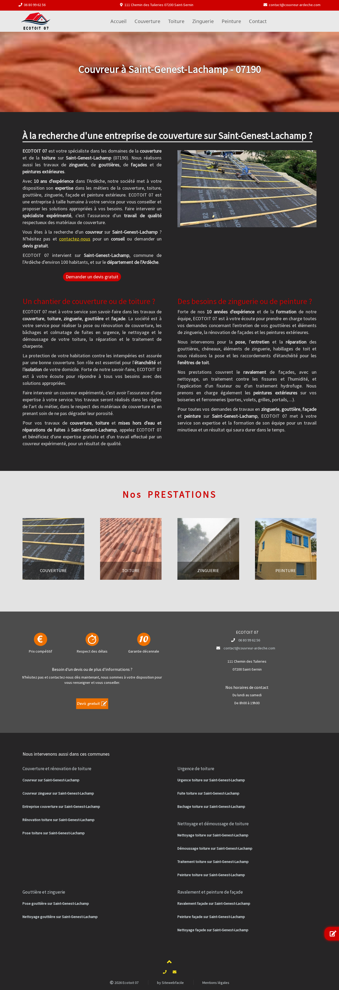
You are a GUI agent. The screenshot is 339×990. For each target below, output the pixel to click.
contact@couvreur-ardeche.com (294, 4)
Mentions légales (215, 982)
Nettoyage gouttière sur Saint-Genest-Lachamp (60, 916)
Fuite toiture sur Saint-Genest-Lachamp (208, 793)
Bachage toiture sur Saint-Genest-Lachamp (211, 806)
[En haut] (169, 963)
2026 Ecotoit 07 (126, 982)
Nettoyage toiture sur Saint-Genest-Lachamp (212, 835)
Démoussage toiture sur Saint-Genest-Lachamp (214, 848)
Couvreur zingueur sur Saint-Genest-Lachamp (58, 793)
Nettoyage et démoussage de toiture (213, 824)
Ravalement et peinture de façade (210, 892)
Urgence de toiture (195, 769)
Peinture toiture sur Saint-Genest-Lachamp (211, 874)
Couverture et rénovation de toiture (57, 769)
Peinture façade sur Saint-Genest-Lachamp (211, 916)
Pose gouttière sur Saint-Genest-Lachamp (56, 903)
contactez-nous (74, 239)
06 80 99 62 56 (35, 4)
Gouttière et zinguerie (44, 892)
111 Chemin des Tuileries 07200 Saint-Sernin (158, 4)
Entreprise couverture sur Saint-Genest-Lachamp (61, 806)
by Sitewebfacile (170, 982)
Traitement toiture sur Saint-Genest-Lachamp (213, 861)
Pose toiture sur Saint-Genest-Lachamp (54, 833)
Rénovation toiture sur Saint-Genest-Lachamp (59, 819)
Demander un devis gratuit (92, 277)
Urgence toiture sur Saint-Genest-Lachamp (211, 780)
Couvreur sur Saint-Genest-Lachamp (51, 780)
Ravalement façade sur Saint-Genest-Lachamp (213, 903)
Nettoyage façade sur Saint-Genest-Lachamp (212, 929)
